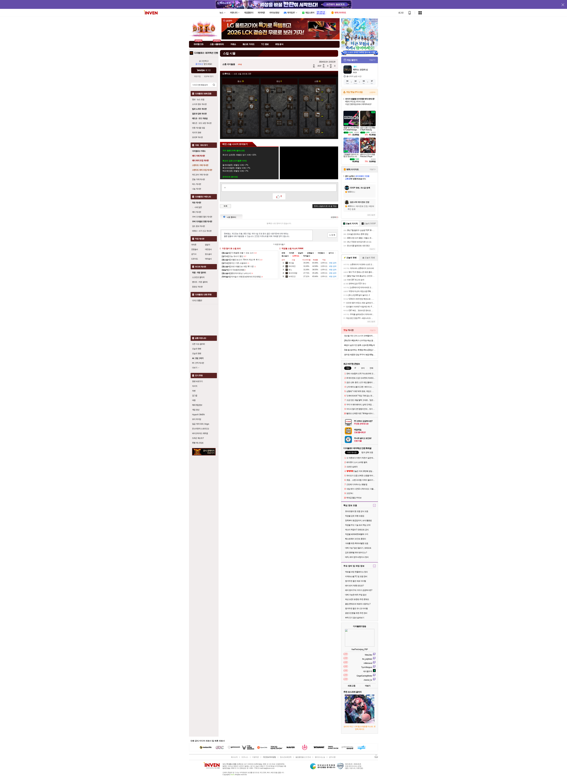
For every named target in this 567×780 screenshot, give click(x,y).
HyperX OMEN (198, 414)
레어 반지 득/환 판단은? (354, 585)
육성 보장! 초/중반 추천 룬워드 (357, 599)
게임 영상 (195, 410)
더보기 (367, 686)
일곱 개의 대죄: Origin (200, 424)
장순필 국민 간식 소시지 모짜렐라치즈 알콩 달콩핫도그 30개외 (360, 336)
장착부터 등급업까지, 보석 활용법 (358, 520)
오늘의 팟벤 (196, 353)
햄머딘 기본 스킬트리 (234, 263)
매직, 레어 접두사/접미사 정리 (357, 557)
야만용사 (208, 249)
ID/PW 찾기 (208, 76)
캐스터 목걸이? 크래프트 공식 (357, 530)
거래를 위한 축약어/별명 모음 (356, 543)
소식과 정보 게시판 (199, 104)
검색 (214, 84)
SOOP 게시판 (197, 137)
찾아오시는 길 (320, 757)
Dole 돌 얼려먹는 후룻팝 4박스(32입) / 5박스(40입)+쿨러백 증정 (360, 350)
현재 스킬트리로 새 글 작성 (325, 206)
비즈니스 (245, 757)
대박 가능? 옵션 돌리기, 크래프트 (358, 548)
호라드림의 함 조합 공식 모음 (356, 511)
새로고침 (370, 215)
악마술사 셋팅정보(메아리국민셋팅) (241, 277)
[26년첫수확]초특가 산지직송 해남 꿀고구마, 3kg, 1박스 (360, 340)
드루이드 (194, 259)
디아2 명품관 (197, 300)
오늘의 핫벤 (196, 349)
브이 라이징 (196, 419)
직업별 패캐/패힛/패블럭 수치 (356, 534)
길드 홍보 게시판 (198, 226)
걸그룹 (194, 395)
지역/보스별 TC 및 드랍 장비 (356, 576)
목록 (225, 206)
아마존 (193, 245)
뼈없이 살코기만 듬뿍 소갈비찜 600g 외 (359, 345)
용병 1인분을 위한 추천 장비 (356, 613)
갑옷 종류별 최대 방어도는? (356, 552)
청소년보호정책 (285, 757)
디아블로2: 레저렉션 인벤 (206, 53)
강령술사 (194, 249)
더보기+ (372, 60)
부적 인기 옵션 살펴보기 (354, 618)
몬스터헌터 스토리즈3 (200, 429)
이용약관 (255, 757)
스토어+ (372, 92)
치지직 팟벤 (196, 132)
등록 (332, 235)
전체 (283, 253)
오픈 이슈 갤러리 (198, 344)
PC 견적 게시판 (198, 363)
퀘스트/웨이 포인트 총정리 (355, 539)
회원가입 (197, 76)
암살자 (207, 245)
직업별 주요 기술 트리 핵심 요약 (357, 525)
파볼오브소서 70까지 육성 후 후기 (240, 260)
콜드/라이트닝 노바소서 (236, 273)
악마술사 (208, 259)
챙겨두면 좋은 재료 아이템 (355, 581)
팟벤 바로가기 (197, 381)
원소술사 (208, 254)
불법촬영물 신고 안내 (303, 757)
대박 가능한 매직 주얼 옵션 (355, 595)
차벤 (193, 391)
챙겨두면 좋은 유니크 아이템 (356, 608)
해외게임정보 (197, 405)
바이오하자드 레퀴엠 (200, 433)
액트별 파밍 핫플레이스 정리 (356, 572)
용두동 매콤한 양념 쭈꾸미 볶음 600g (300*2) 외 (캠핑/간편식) (360, 355)
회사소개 (234, 757)
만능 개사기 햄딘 (232, 256)
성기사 (193, 254)
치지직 (194, 386)
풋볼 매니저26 (197, 443)
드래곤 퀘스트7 (198, 438)
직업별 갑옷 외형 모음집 (354, 516)
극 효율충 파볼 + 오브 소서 (238, 253)
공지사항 (332, 757)
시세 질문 (198, 207)
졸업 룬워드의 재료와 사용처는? (357, 604)
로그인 (400, 13)
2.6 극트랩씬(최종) (233, 270)
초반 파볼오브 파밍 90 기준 (238, 266)
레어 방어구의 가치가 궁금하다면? (358, 590)
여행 (193, 400)
